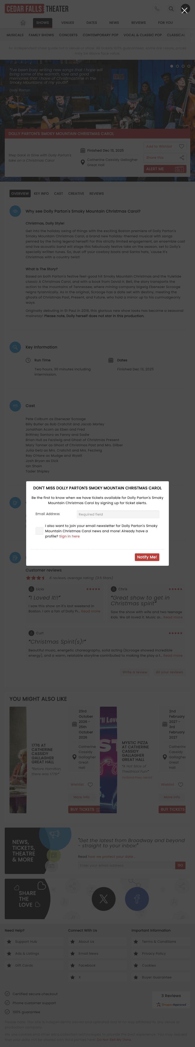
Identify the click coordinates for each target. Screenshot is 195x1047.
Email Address (48, 513)
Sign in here (69, 536)
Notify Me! (147, 557)
